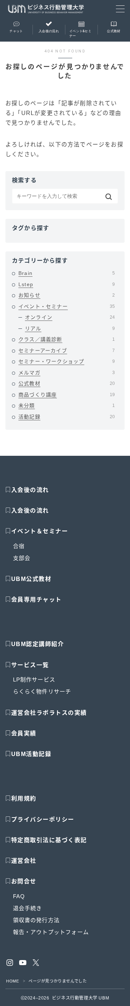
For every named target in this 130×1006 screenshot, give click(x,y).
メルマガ (66, 372)
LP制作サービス (34, 679)
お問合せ (23, 881)
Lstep (66, 284)
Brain (66, 273)
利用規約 (23, 798)
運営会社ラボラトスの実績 (49, 713)
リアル (70, 328)
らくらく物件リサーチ (42, 691)
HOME (12, 981)
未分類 (66, 405)
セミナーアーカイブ (66, 350)
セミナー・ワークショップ (66, 361)
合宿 (19, 546)
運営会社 (23, 861)
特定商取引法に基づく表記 (49, 840)
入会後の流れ (30, 490)
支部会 (22, 558)
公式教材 (66, 383)
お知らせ (66, 295)
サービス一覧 (30, 665)
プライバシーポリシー (42, 819)
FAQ (19, 896)
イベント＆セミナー (39, 531)
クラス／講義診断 (66, 339)
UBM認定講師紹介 (37, 644)
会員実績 (23, 733)
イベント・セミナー (66, 306)
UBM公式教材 (31, 579)
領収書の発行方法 (36, 920)
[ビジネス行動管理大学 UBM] (45, 9)
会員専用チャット (36, 600)
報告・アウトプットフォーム (51, 932)
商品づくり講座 (66, 395)
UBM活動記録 (31, 754)
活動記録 (66, 417)
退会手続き (27, 908)
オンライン (70, 317)
